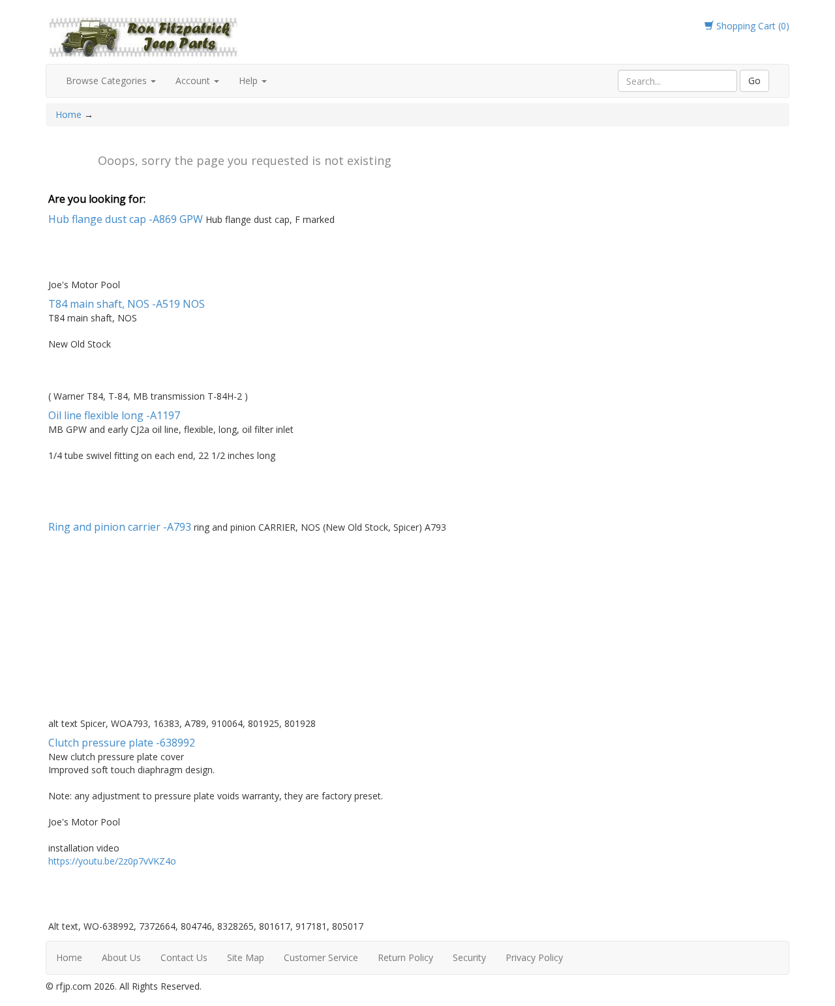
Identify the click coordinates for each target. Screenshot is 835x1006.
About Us (121, 957)
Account (194, 80)
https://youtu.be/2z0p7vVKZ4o (112, 861)
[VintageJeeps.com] (143, 35)
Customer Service (321, 957)
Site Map (245, 957)
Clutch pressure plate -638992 (121, 742)
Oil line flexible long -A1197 (114, 415)
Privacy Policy (534, 957)
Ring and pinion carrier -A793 (119, 527)
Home (69, 114)
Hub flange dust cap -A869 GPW (125, 219)
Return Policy (405, 957)
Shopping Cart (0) (751, 26)
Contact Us (183, 957)
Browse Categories (107, 80)
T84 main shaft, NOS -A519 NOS (126, 304)
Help (249, 80)
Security (469, 957)
